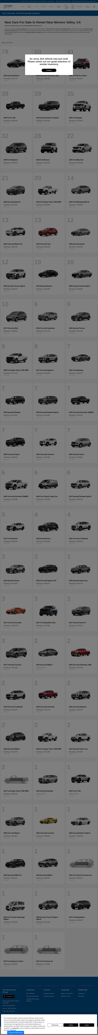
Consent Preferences (15, 1032)
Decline (71, 1025)
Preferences (54, 1025)
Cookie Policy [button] (15, 1028)
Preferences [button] (13, 1030)
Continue (49, 70)
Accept (87, 1025)
